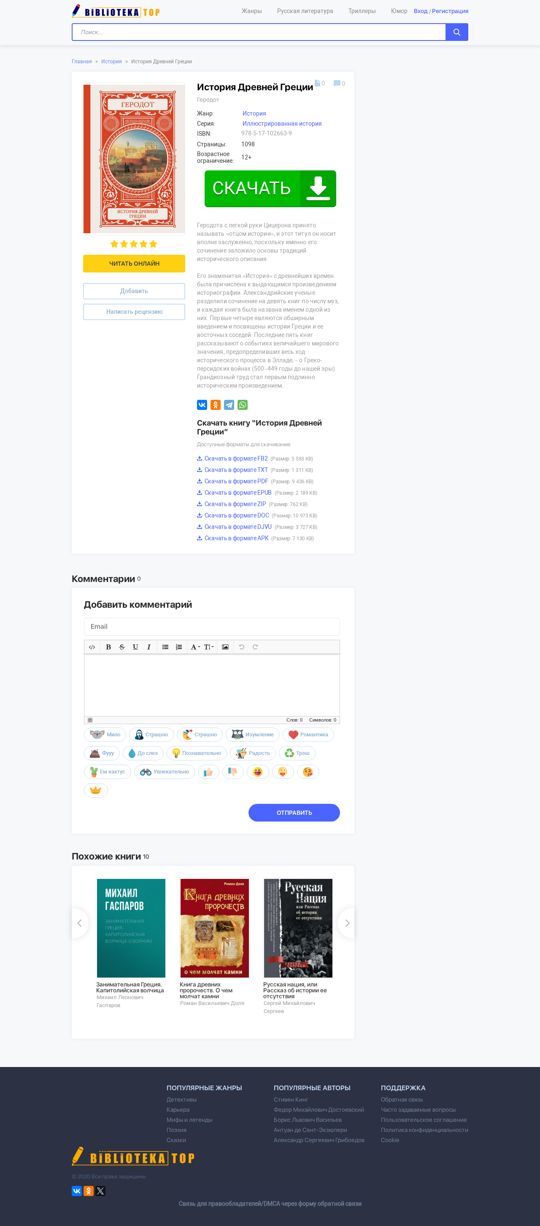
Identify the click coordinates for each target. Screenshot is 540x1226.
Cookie (390, 1140)
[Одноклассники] (216, 405)
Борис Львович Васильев (308, 1119)
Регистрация (450, 11)
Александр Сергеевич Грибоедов (319, 1140)
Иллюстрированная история (282, 123)
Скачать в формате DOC (260, 515)
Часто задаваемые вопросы (418, 1109)
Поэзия (176, 1129)
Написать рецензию (134, 311)
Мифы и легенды (189, 1119)
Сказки (176, 1140)
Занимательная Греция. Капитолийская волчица (130, 987)
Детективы (182, 1099)
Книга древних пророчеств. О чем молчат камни (206, 990)
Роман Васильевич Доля (212, 1003)
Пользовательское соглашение (424, 1119)
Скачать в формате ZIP (255, 504)
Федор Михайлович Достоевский (319, 1109)
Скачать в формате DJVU (260, 526)
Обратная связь (402, 1099)
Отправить (294, 812)
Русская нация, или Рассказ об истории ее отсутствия (295, 990)
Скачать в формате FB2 (258, 458)
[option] (131, 943)
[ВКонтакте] (202, 405)
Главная (82, 62)
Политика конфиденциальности (424, 1129)
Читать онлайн (134, 263)
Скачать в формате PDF (258, 481)
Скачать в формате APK (258, 538)
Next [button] (346, 923)
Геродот (208, 99)
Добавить (134, 291)
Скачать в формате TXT (258, 469)
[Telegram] (229, 405)
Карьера (178, 1109)
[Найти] (457, 32)
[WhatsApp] (243, 405)
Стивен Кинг (291, 1099)
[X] (100, 1191)
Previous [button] (80, 923)
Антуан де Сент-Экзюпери (310, 1129)
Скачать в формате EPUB (260, 492)
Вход (421, 11)
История (111, 62)
